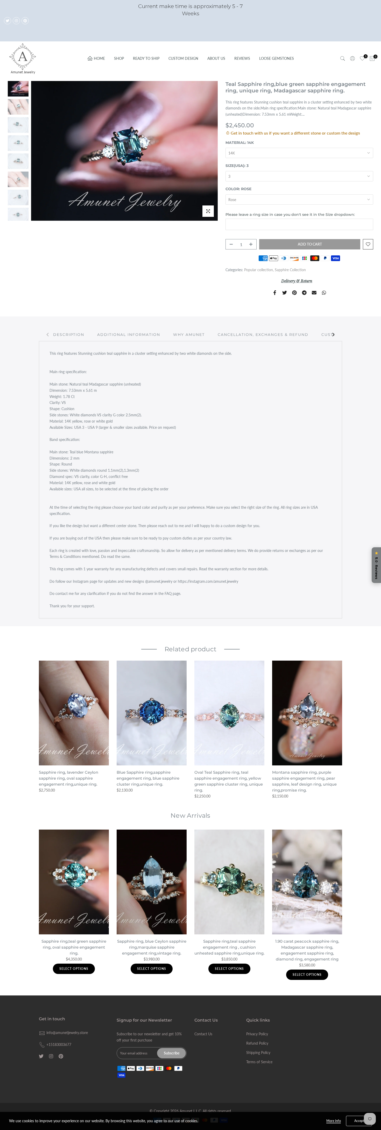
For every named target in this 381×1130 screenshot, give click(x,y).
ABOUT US (216, 58)
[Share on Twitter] (284, 293)
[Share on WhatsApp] (324, 293)
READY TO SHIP (146, 58)
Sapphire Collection (290, 270)
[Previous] (48, 334)
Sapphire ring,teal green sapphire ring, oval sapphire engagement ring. (73, 947)
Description (68, 334)
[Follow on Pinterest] (25, 20)
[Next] (333, 334)
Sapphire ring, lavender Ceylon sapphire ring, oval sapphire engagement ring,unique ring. (68, 778)
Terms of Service (259, 1062)
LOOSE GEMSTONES (276, 58)
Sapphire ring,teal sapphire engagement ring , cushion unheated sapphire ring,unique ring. (229, 947)
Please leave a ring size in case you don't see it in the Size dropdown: (290, 214)
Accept (359, 1121)
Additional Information (128, 334)
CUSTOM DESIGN (183, 58)
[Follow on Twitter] (7, 20)
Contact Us (203, 1034)
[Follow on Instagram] (16, 20)
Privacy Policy (257, 1034)
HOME (99, 58)
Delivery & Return (296, 281)
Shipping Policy (258, 1052)
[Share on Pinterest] (294, 293)
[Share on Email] (314, 293)
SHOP (119, 58)
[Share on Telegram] (304, 293)
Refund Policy (257, 1043)
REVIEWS (242, 58)
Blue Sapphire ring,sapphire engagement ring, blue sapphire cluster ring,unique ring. (148, 778)
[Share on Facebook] (274, 293)
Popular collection (258, 270)
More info (333, 1121)
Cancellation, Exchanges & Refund (263, 334)
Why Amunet (189, 334)
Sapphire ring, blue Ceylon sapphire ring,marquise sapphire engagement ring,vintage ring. (151, 947)
